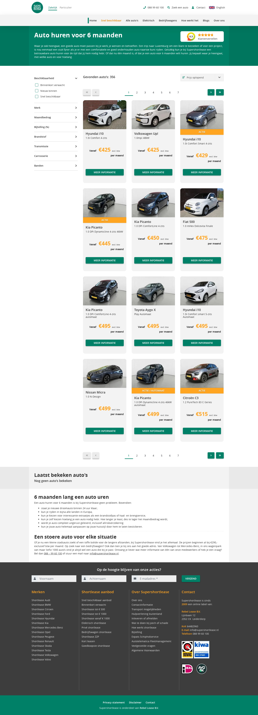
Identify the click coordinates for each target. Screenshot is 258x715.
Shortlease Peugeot (43, 636)
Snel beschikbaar (111, 20)
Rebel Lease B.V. (149, 708)
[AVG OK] (202, 668)
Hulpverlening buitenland (147, 613)
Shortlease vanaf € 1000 (96, 618)
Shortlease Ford (41, 613)
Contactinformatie (142, 604)
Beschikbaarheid (44, 78)
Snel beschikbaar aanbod (96, 600)
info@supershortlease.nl (104, 553)
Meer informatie (105, 172)
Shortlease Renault (43, 641)
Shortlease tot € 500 (93, 609)
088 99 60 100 (201, 633)
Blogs (206, 20)
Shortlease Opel (41, 632)
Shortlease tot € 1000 (94, 613)
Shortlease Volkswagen (45, 655)
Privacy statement (114, 702)
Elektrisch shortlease (94, 623)
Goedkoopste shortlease (96, 645)
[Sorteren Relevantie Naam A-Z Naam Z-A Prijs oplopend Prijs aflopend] (202, 77)
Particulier (66, 7)
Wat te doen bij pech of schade (150, 623)
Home (93, 20)
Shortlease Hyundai (43, 618)
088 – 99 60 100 (53, 553)
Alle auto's (132, 20)
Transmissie (41, 146)
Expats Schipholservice (145, 636)
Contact (150, 702)
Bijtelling (137, 632)
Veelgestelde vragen (143, 645)
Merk (37, 107)
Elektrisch (148, 20)
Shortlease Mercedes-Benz (47, 627)
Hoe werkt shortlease (144, 627)
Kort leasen (88, 641)
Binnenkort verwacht (94, 604)
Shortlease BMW (41, 604)
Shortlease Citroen (42, 609)
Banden (38, 165)
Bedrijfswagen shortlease (96, 632)
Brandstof (40, 136)
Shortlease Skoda (42, 645)
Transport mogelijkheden (146, 609)
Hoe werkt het (190, 20)
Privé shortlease (91, 627)
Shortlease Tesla (41, 650)
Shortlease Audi (41, 600)
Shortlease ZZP (90, 636)
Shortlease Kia (40, 623)
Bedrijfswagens (168, 20)
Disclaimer (135, 702)
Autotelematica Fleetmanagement (151, 641)
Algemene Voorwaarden (146, 650)
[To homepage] (37, 7)
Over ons (219, 20)
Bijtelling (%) (41, 127)
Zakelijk (52, 7)
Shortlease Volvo (41, 659)
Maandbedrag (42, 117)
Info (185, 434)
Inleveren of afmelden (145, 618)
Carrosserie (41, 156)
